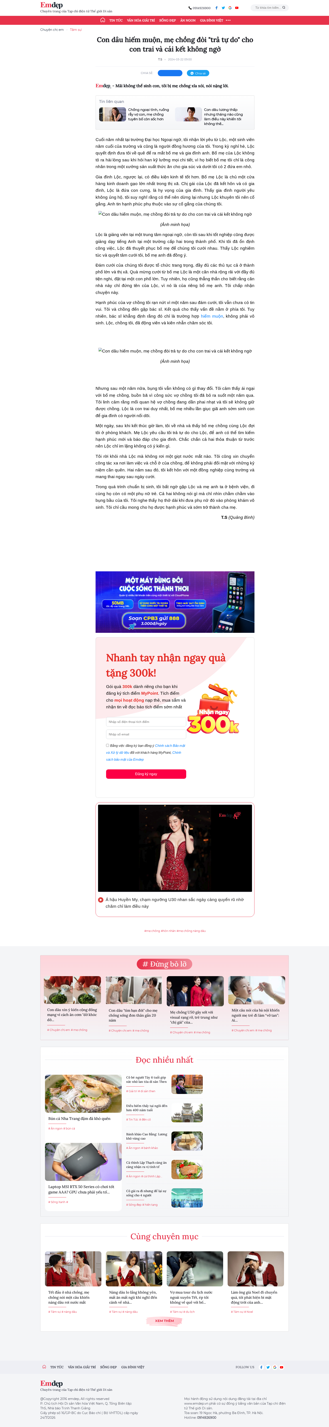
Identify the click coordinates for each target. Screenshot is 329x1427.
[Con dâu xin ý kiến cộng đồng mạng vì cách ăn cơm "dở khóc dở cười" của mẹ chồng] (72, 990)
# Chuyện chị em (58, 1030)
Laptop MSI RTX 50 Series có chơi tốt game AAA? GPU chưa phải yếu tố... (81, 1189)
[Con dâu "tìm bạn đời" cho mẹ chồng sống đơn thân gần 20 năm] (133, 990)
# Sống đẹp (133, 1204)
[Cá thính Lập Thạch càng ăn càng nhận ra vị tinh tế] (187, 1169)
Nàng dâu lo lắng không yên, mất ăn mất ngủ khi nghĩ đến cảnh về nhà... (133, 1297)
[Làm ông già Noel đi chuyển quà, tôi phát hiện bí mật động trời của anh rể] (256, 1268)
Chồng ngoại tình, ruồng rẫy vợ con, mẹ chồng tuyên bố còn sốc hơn (148, 114)
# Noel (248, 1311)
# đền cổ (145, 1119)
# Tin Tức (132, 1119)
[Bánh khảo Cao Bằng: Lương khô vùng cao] (187, 1141)
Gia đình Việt (211, 20)
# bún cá (69, 1128)
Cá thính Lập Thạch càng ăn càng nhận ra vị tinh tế (146, 1165)
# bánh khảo (149, 1148)
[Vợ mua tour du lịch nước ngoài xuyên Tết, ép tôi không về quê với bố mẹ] (195, 1268)
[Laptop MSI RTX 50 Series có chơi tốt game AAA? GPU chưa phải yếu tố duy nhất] (83, 1162)
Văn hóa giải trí (141, 20)
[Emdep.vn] (52, 5)
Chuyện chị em (52, 30)
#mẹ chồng (152, 931)
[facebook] (216, 8)
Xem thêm (164, 1321)
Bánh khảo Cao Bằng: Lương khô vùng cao (146, 1136)
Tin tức (116, 20)
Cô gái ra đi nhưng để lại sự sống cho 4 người (146, 1193)
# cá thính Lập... (151, 1176)
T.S (160, 59)
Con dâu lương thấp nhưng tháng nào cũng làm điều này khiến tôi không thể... (223, 117)
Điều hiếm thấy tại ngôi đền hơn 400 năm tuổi (146, 1108)
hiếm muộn (212, 316)
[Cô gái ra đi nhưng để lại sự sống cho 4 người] (187, 1197)
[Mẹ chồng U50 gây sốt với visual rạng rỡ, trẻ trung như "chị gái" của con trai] (195, 991)
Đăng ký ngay (146, 774)
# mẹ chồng (79, 1030)
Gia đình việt (132, 1367)
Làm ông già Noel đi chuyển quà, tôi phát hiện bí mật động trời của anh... (254, 1297)
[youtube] (236, 8)
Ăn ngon (188, 20)
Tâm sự (76, 30)
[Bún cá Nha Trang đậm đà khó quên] (83, 1094)
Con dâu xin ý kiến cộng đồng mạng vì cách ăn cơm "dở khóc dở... (72, 1014)
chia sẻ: (147, 73)
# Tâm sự (54, 1311)
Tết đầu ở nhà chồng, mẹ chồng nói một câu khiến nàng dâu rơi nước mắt (69, 1297)
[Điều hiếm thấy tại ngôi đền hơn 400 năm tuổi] (187, 1112)
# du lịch (189, 1311)
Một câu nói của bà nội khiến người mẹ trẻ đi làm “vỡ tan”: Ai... (256, 1015)
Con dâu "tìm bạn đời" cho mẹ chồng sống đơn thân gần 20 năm (133, 1015)
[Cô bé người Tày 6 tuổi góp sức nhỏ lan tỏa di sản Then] (187, 1084)
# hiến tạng (150, 1204)
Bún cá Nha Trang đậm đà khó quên (79, 1118)
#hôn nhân (168, 931)
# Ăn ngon (55, 1128)
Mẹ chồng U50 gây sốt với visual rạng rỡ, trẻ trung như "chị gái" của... (194, 1017)
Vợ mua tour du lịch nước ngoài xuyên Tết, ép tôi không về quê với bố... (191, 1297)
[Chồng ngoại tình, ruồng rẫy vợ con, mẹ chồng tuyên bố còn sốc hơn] (112, 114)
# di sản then (146, 1091)
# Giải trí (131, 1091)
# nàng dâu (69, 1311)
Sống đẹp (167, 20)
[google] (230, 8)
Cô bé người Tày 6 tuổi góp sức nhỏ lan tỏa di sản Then (146, 1079)
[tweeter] (223, 8)
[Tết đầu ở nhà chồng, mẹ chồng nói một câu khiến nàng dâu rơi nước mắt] (73, 1268)
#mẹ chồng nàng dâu (191, 931)
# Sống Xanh (56, 1202)
